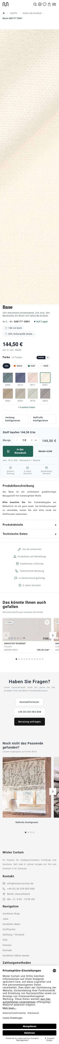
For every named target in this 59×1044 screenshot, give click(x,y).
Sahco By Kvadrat (32, 13)
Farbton (41, 357)
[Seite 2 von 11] (19, 659)
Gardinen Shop (11, 913)
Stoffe (13, 13)
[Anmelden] (40, 4)
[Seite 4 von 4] (33, 832)
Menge (29, 440)
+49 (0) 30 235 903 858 (21, 888)
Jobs (5, 919)
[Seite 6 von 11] (29, 659)
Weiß (45, 366)
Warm (19, 366)
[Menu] (54, 4)
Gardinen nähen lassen (16, 955)
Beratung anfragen (29, 721)
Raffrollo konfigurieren (40, 419)
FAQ (5, 940)
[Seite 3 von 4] (30, 832)
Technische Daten (15, 534)
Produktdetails (13, 524)
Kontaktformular (29, 702)
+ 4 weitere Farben (26, 407)
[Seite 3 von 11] (21, 659)
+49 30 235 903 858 (29, 712)
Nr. (48, 357)
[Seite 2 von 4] (28, 832)
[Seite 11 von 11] (42, 659)
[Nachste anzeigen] (52, 635)
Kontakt (7, 950)
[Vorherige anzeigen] (6, 635)
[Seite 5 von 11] (27, 659)
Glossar (7, 945)
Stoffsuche (9, 929)
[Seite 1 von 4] (25, 832)
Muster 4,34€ (45, 451)
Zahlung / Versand (13, 934)
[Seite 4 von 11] (24, 659)
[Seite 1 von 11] (16, 659)
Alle (6, 366)
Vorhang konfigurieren (12, 419)
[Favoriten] (44, 4)
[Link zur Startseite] (18, 4)
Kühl (33, 366)
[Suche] (35, 4)
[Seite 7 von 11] (32, 659)
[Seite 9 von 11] (37, 659)
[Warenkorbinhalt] (49, 4)
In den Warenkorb (20, 451)
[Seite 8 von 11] (34, 659)
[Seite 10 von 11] (40, 659)
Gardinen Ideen (11, 924)
